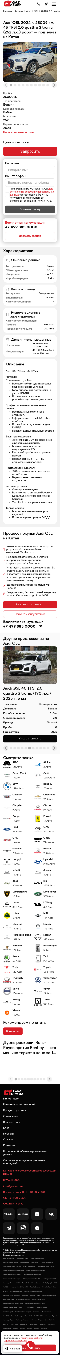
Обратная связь (13, 1203)
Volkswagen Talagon (36, 1320)
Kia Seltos (44, 1328)
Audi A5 (32, 1295)
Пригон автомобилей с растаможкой (13, 1270)
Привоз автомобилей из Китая (32, 1274)
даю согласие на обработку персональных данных (32, 191)
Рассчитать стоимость (30, 604)
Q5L (36, 11)
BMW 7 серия (30, 1307)
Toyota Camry (7, 1328)
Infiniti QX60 (14, 1324)
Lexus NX (25, 1295)
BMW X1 (5, 1291)
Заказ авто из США (22, 1258)
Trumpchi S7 (25, 1283)
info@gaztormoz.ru (14, 1186)
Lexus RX (42, 1324)
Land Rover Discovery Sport (23, 1311)
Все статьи (12, 1031)
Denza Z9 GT (24, 1324)
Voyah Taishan (34, 1324)
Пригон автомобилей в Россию (46, 1266)
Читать (9, 1042)
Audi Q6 (29, 1328)
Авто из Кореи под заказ (37, 1258)
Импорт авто (11, 1098)
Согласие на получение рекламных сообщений (25, 1162)
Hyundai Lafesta (46, 1311)
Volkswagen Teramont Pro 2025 (31, 1279)
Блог (6, 1127)
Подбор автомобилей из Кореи (12, 1266)
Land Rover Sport (8, 1311)
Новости (8, 1133)
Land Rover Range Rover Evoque (33, 1291)
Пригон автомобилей (29, 1266)
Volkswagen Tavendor (22, 1320)
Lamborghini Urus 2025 (49, 1279)
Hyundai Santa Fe (8, 1316)
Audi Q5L (5, 1287)
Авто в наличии (24, 1262)
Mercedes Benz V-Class (49, 1295)
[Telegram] (46, 4)
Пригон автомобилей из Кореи (11, 1279)
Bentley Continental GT (38, 1299)
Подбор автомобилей (47, 1262)
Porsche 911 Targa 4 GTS (23, 1299)
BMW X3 (21, 1307)
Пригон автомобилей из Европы (12, 1274)
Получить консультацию (30, 614)
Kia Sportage (18, 1316)
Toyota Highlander (50, 1320)
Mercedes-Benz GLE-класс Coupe (34, 1303)
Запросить (30, 151)
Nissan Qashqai (36, 1283)
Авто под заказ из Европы (10, 1262)
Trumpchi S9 (28, 1316)
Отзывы (8, 1139)
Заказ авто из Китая (8, 1258)
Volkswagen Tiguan (8, 1320)
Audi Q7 (22, 1328)
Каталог (19, 11)
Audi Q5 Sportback (8, 1299)
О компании (10, 1116)
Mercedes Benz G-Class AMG (19, 1287)
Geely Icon (36, 1311)
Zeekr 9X (5, 1324)
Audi (28, 11)
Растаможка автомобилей (19, 1104)
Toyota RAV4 (51, 1324)
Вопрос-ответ (11, 1122)
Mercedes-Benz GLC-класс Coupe (13, 1303)
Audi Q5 (36, 1328)
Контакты (9, 1145)
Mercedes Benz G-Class (49, 1287)
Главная (7, 11)
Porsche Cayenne (35, 1287)
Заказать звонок (30, 235)
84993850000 (11, 1179)
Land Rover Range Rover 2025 (11, 1295)
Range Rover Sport (42, 1307)
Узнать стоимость (30, 738)
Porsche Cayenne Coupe (10, 1307)
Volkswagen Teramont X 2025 (11, 1283)
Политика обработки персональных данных (25, 1153)
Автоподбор (35, 1262)
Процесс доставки (14, 1110)
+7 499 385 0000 (39, 3)
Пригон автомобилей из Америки (35, 1270)
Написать (15, 1348)
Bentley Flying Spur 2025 (50, 1283)
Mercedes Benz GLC (16, 1291)
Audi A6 (15, 1328)
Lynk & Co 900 (38, 1316)
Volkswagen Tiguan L (51, 1316)
